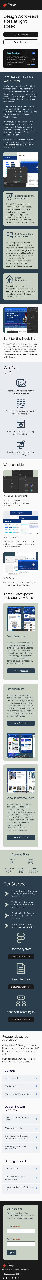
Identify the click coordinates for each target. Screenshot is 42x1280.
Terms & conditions (22, 1269)
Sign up (11, 1252)
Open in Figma (21, 34)
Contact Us (24, 1061)
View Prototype (21, 670)
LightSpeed (18, 1274)
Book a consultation (21, 1019)
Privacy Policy (7, 1269)
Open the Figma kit (21, 956)
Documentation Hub (21, 986)
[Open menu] (38, 5)
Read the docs (21, 42)
